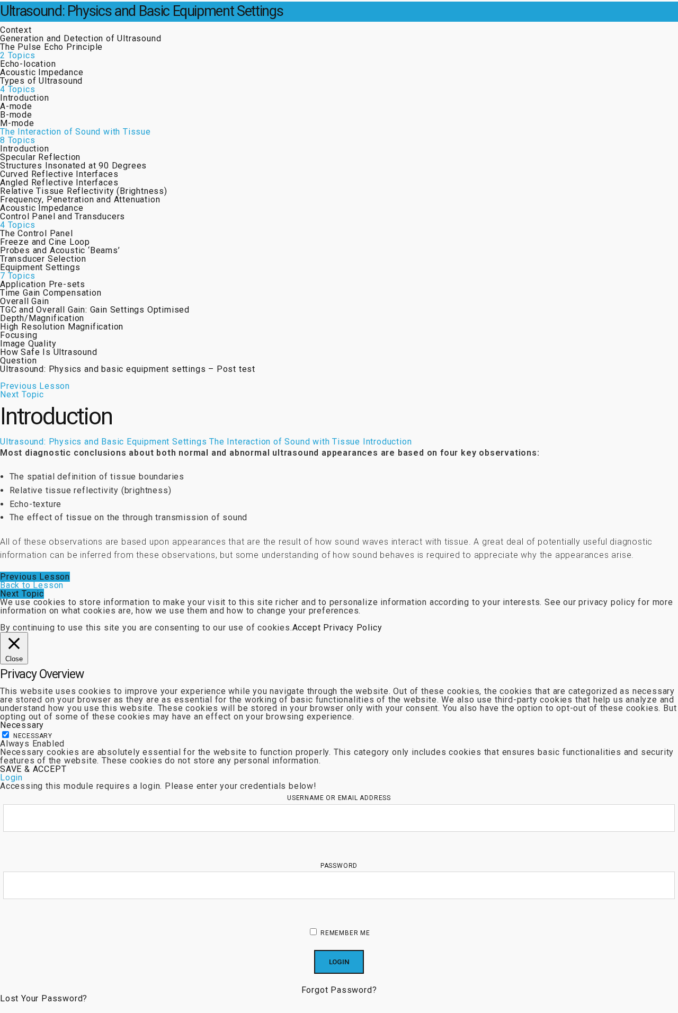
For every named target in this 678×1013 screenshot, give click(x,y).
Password (339, 865)
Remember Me (344, 933)
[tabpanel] (339, 504)
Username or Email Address (339, 798)
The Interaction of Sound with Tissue (284, 442)
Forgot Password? (339, 990)
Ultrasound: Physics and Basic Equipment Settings (141, 11)
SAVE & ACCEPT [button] (33, 769)
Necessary (32, 736)
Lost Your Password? (43, 998)
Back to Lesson (32, 585)
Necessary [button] (22, 725)
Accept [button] (306, 628)
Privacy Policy (352, 628)
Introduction (387, 442)
